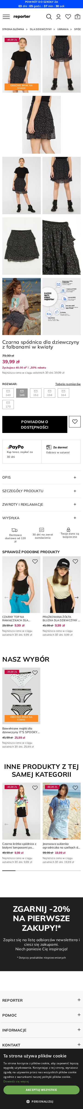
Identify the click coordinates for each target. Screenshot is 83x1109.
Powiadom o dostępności (34, 424)
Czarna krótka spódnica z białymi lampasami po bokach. (19, 847)
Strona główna (13, 29)
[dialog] (41, 1079)
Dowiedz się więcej (16, 1081)
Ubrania (62, 29)
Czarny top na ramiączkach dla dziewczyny (15, 620)
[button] (77, 17)
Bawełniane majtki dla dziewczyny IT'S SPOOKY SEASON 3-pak (20, 731)
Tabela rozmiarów (68, 384)
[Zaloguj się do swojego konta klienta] (58, 17)
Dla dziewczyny (41, 29)
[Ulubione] (68, 17)
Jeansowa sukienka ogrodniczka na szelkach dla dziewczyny (61, 847)
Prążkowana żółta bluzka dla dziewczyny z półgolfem (61, 620)
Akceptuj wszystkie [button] (41, 1090)
